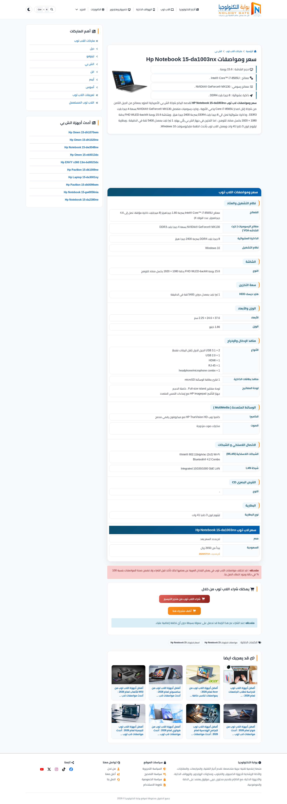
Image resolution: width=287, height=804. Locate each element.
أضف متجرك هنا (182, 610)
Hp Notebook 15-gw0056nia (81, 192)
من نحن (111, 768)
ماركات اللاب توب (234, 51)
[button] (80, 9)
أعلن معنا (110, 773)
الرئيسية (250, 51)
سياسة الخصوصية (152, 779)
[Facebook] (71, 769)
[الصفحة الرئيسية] (239, 9)
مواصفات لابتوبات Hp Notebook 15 (221, 642)
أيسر (91, 79)
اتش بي (218, 51)
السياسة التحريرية (153, 768)
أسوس (90, 87)
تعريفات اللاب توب (83, 95)
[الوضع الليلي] (29, 9)
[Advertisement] (184, 34)
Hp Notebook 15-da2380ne (81, 200)
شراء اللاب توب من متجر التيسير (182, 598)
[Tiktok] (63, 769)
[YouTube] (42, 769)
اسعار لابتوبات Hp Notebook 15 (185, 642)
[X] (49, 769)
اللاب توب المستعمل (81, 102)
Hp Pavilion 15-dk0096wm (82, 185)
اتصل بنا (111, 779)
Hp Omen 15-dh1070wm (83, 132)
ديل (92, 48)
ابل (92, 71)
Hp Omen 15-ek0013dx (84, 155)
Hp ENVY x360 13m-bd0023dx (79, 162)
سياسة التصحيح (153, 773)
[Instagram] (56, 769)
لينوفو (90, 56)
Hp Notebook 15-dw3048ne (81, 147)
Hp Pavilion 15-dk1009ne (82, 170)
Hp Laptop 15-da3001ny (83, 177)
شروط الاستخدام (153, 784)
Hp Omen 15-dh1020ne (84, 140)
